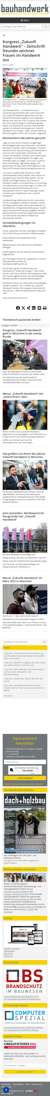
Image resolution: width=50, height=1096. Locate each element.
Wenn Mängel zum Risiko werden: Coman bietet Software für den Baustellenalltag (24, 672)
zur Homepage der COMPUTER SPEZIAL (21, 1030)
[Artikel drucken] (44, 308)
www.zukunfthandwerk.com (15, 297)
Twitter (30, 909)
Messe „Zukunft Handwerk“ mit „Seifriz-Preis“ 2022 (23, 395)
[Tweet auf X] (23, 309)
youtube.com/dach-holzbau (16, 894)
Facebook (8, 912)
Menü (26, 20)
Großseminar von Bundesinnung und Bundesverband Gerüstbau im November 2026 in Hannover (24, 656)
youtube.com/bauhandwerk (16, 891)
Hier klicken (28, 770)
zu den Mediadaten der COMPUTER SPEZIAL (23, 1027)
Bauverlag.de (7, 1093)
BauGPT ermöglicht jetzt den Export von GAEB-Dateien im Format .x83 (25, 663)
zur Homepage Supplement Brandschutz (22, 999)
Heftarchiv (8, 956)
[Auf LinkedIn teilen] (34, 309)
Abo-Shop (8, 953)
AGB (27, 1084)
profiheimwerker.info (26, 907)
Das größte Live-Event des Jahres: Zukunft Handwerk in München (24, 455)
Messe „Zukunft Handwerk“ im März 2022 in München (22, 579)
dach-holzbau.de (21, 899)
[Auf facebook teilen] (18, 309)
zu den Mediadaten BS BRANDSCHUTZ (21, 996)
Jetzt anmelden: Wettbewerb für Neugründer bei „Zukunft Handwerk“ (23, 516)
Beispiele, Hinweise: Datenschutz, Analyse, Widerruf (23, 784)
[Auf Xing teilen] (28, 309)
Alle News (8, 696)
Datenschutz (36, 1084)
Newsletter (6, 1084)
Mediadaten (9, 951)
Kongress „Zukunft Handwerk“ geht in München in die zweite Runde (22, 333)
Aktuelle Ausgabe (11, 948)
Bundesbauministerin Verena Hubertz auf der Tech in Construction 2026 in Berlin (24, 688)
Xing (24, 909)
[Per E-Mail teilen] (39, 308)
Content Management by (12, 1091)
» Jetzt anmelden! (25, 778)
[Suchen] (46, 26)
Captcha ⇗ (35, 773)
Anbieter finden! (25, 1071)
